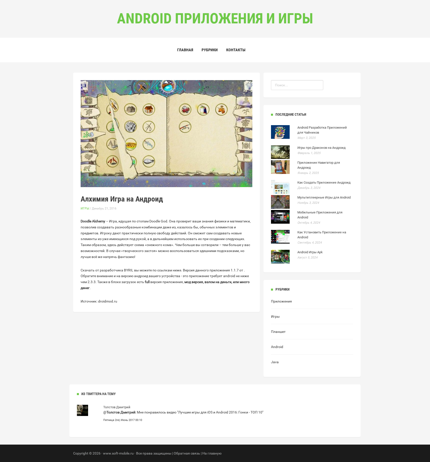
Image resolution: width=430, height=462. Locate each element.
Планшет (278, 332)
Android (277, 347)
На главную (211, 453)
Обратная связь (187, 453)
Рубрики (210, 50)
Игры (85, 208)
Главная (185, 50)
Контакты (235, 50)
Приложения (281, 301)
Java (275, 362)
